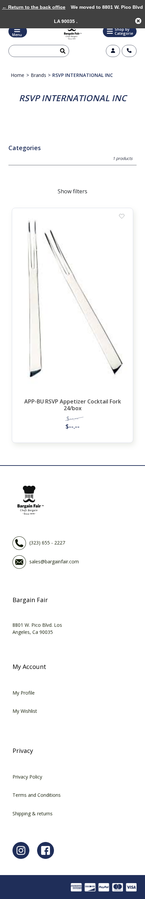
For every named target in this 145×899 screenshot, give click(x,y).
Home (17, 75)
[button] (120, 31)
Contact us (129, 51)
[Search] (61, 51)
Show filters (72, 191)
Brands (38, 75)
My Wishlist (24, 711)
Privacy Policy (27, 777)
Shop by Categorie (124, 31)
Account (113, 51)
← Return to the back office (33, 7)
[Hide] (138, 21)
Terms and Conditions (36, 795)
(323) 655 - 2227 (47, 542)
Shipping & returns (32, 813)
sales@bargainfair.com (54, 561)
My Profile (23, 693)
